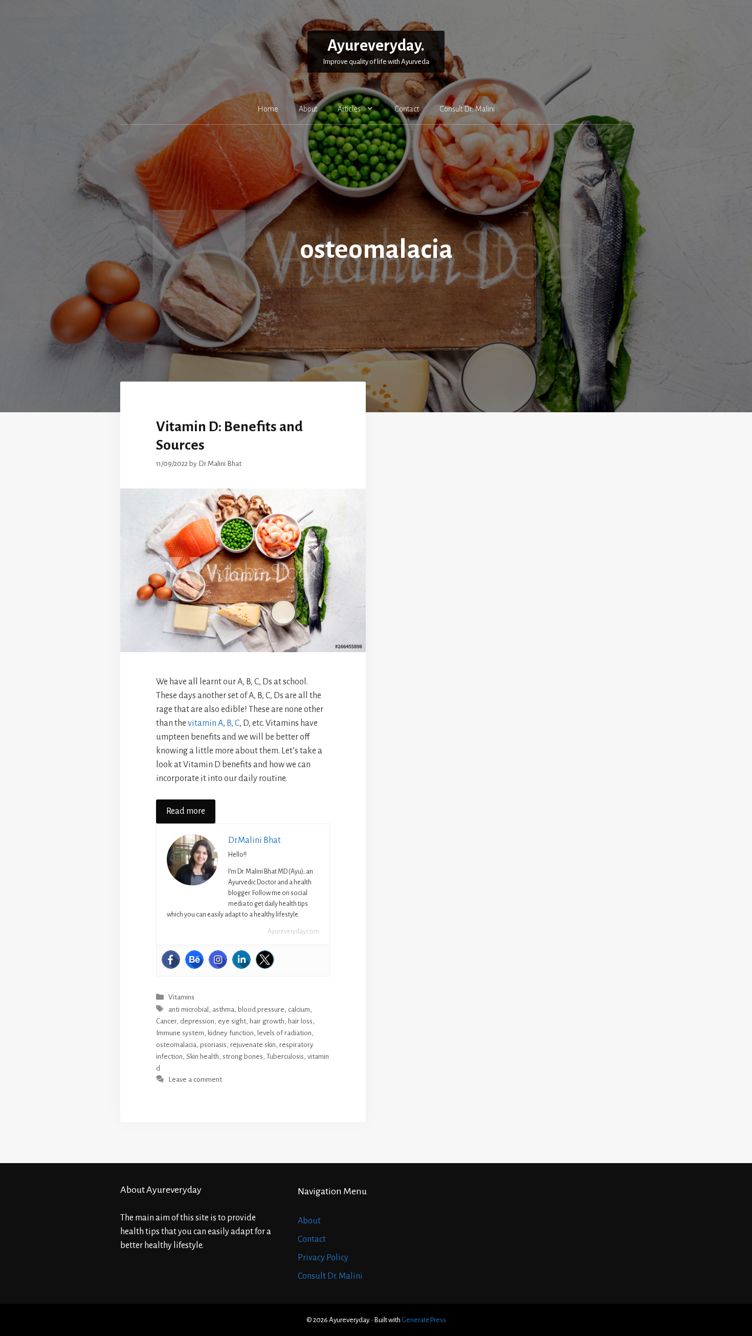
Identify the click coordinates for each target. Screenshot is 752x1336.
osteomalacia (176, 1045)
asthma (223, 1009)
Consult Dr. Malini (467, 109)
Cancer (166, 1021)
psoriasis (213, 1045)
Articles (349, 109)
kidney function (231, 1033)
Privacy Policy (323, 1257)
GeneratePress (424, 1320)
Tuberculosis (285, 1056)
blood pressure (261, 1009)
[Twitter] (265, 959)
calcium (299, 1009)
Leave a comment (195, 1080)
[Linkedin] (241, 959)
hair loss (300, 1021)
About (308, 109)
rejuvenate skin (253, 1045)
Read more (185, 811)
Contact (406, 109)
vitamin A (205, 723)
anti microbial (188, 1009)
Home (267, 109)
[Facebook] (171, 959)
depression (197, 1021)
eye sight (232, 1021)
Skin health (202, 1056)
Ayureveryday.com (293, 931)
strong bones (243, 1056)
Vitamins (181, 997)
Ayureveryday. (376, 45)
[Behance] (194, 959)
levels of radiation (284, 1033)
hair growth (267, 1021)
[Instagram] (218, 959)
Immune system (180, 1033)
